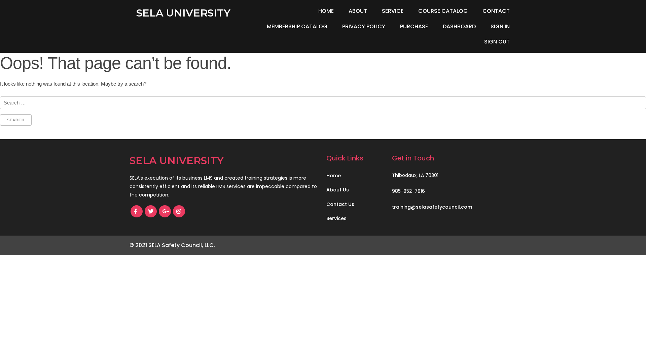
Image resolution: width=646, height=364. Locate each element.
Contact (496, 11)
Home (326, 11)
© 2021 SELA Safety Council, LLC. (172, 245)
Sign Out (497, 42)
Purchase (414, 26)
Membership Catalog (297, 26)
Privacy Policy (363, 26)
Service (392, 11)
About (358, 11)
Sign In (500, 26)
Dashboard (459, 26)
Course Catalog (443, 11)
